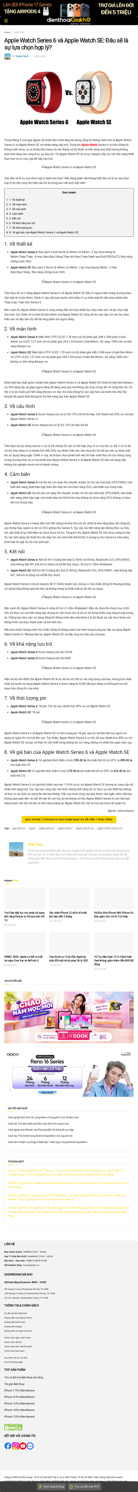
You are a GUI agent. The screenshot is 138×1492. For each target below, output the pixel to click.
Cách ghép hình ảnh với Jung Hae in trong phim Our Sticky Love (43, 1117)
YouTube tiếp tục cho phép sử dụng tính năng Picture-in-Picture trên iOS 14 (24, 916)
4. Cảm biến (14, 213)
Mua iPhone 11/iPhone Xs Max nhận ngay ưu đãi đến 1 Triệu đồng (69, 819)
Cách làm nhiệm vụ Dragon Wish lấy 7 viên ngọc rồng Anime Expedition (47, 1142)
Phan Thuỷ (22, 56)
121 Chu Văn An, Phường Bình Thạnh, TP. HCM (26, 1298)
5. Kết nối (13, 218)
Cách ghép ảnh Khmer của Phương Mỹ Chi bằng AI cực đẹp (41, 1129)
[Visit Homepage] (69, 21)
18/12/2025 (101, 969)
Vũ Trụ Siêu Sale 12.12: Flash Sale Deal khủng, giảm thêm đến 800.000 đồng (114, 960)
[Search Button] (132, 21)
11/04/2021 (56, 921)
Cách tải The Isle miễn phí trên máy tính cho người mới (38, 1123)
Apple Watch (89, 144)
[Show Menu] (6, 21)
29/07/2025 (40, 56)
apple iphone (46, 828)
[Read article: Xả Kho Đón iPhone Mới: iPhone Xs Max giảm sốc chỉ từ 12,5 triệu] (114, 898)
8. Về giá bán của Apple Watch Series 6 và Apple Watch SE (42, 232)
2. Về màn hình (16, 204)
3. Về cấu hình (16, 209)
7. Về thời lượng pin (19, 227)
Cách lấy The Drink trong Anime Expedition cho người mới (40, 1135)
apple (32, 828)
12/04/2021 (11, 925)
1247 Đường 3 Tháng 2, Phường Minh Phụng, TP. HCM (29, 1293)
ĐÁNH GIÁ (19, 32)
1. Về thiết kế (15, 199)
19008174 (30, 1261)
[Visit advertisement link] (69, 8)
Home (7, 32)
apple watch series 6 (110, 828)
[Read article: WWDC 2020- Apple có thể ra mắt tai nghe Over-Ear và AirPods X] (25, 942)
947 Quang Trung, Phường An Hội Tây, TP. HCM (26, 1289)
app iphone (19, 828)
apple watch (65, 828)
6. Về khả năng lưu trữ (20, 223)
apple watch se (84, 828)
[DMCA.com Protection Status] (13, 1427)
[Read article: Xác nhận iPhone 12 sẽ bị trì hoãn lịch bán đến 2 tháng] (70, 898)
